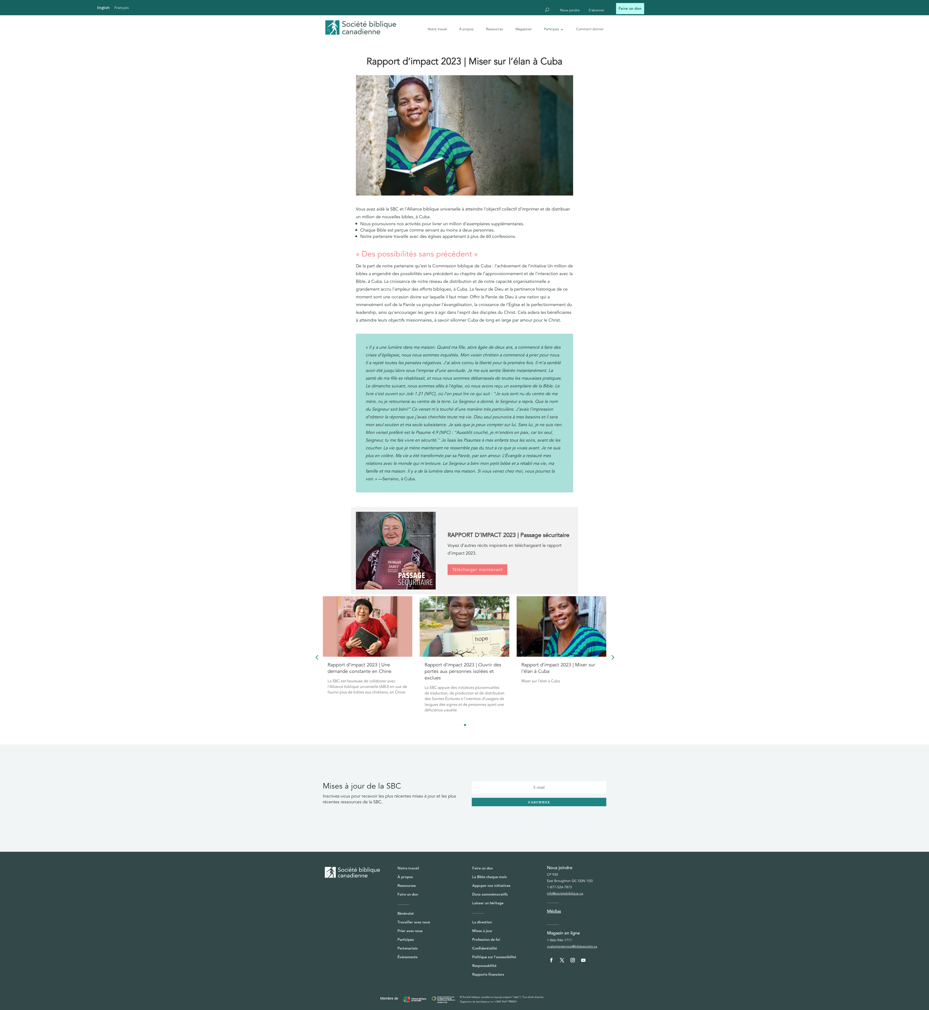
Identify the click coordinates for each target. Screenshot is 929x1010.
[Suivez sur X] (562, 960)
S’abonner (596, 11)
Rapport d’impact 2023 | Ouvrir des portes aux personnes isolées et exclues (366, 671)
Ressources (494, 29)
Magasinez (524, 29)
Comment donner (590, 29)
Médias (554, 911)
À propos (466, 29)
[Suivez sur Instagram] (572, 960)
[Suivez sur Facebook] (551, 960)
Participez (551, 29)
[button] (612, 657)
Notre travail (437, 29)
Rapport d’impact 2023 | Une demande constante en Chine (553, 668)
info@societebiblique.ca (565, 893)
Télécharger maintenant (477, 569)
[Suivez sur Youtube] (583, 960)
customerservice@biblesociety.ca (572, 946)
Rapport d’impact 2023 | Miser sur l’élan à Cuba (461, 668)
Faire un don (630, 8)
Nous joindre (570, 11)
